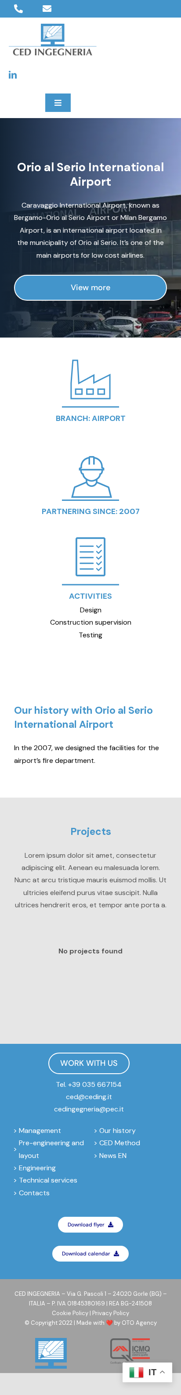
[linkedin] (13, 75)
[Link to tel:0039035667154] (18, 8)
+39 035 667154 (95, 1084)
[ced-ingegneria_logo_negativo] (53, 27)
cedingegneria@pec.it (89, 1109)
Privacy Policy (110, 1313)
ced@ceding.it (89, 1096)
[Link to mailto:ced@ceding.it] (47, 8)
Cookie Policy (70, 1313)
